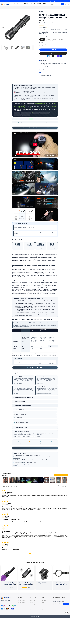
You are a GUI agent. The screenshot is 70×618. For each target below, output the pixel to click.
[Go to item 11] (64, 480)
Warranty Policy (32, 600)
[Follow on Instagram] (4, 606)
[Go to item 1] (5, 480)
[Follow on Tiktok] (10, 606)
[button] (41, 25)
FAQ (42, 609)
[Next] (32, 27)
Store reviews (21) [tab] (14, 486)
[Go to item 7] (41, 480)
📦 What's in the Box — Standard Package (22, 405)
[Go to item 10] (58, 480)
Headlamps (20, 607)
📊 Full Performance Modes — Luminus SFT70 (23, 397)
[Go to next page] (42, 553)
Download (31, 609)
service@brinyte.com (21, 462)
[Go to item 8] (46, 480)
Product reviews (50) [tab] (6, 486)
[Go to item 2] (11, 480)
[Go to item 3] (17, 480)
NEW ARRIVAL (26, 3)
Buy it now (53, 53)
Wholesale (43, 604)
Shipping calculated (47, 22)
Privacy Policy (32, 604)
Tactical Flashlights (21, 602)
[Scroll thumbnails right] (66, 480)
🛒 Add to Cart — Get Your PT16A (35, 367)
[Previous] (3, 27)
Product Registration (33, 607)
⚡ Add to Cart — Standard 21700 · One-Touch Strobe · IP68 (35, 127)
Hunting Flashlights (21, 600)
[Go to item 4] (23, 480)
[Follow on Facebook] (2, 606)
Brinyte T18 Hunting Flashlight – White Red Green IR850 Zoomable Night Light (9, 584)
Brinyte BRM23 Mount (43, 583)
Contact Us (44, 602)
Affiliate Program (44, 607)
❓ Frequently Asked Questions (20, 427)
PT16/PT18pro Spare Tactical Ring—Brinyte (61, 583)
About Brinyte (44, 600)
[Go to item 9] (52, 480)
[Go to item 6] (35, 480)
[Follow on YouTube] (7, 606)
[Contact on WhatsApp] (12, 606)
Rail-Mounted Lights (21, 604)
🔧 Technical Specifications (19, 401)
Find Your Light (17, 5)
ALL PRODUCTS (17, 3)
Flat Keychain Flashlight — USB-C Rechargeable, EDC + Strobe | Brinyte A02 (26, 584)
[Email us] (15, 606)
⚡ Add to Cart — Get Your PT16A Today (35, 448)
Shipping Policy (32, 602)
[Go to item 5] (29, 480)
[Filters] (59, 486)
